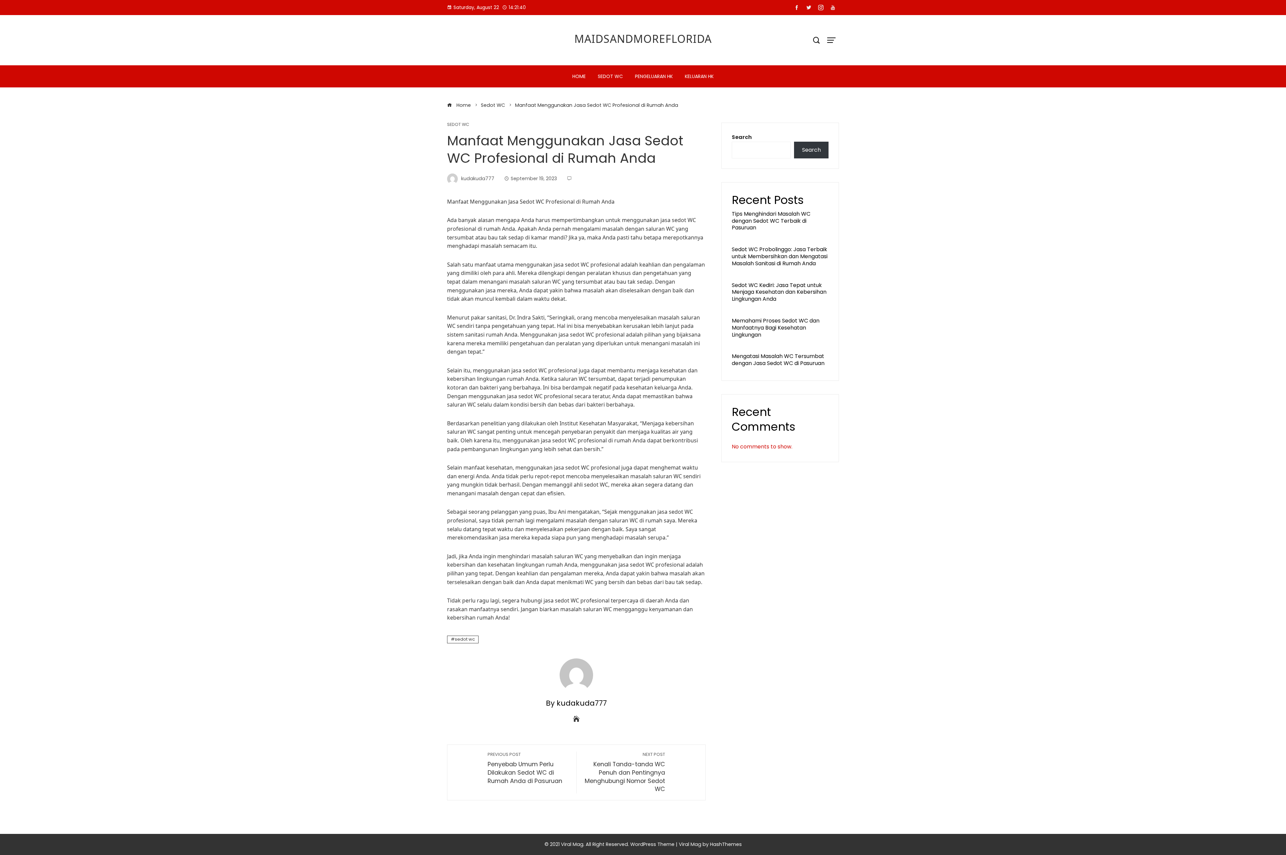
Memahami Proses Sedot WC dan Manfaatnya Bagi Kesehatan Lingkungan (775, 328)
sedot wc (465, 639)
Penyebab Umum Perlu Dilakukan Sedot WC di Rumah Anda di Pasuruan (525, 768)
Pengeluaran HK (654, 76)
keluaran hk (699, 76)
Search (742, 137)
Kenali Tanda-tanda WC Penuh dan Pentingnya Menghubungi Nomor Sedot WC (625, 772)
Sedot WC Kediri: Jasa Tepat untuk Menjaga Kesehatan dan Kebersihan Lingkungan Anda (779, 292)
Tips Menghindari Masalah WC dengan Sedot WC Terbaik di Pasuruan (771, 221)
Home (579, 76)
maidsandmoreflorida (643, 38)
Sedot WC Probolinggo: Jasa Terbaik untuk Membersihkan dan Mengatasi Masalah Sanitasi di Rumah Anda (780, 256)
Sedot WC (610, 76)
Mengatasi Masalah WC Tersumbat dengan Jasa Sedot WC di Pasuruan (778, 359)
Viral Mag (690, 844)
